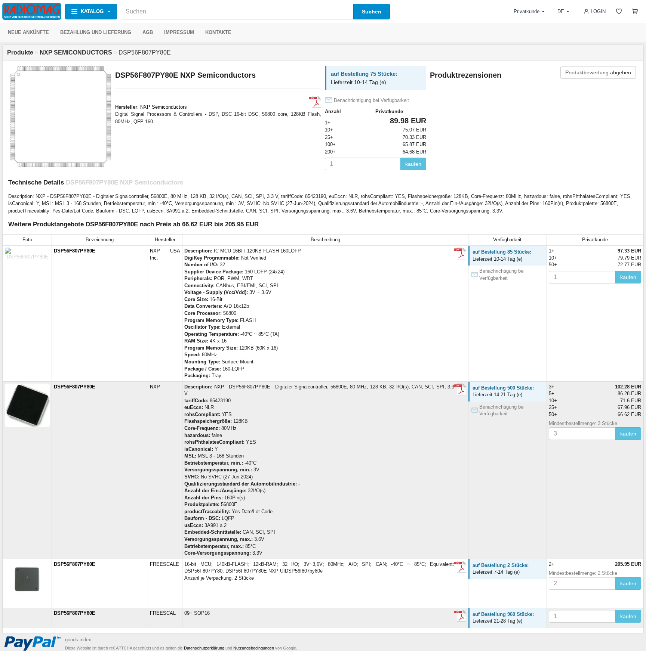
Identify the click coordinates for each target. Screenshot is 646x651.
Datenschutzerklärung (204, 648)
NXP (155, 387)
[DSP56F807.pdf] (315, 102)
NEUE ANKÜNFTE (28, 32)
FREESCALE (164, 564)
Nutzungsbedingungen (253, 648)
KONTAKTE (218, 32)
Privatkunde (526, 11)
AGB (147, 32)
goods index (78, 639)
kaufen (413, 164)
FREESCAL (163, 613)
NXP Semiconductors (163, 107)
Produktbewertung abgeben (598, 72)
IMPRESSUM (179, 32)
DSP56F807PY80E (74, 251)
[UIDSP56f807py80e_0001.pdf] (460, 567)
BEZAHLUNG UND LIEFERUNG (95, 32)
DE (560, 11)
